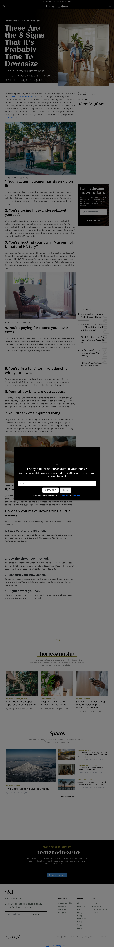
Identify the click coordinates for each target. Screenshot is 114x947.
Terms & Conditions (64, 495)
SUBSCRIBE (50, 490)
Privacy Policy (77, 495)
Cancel (65, 490)
